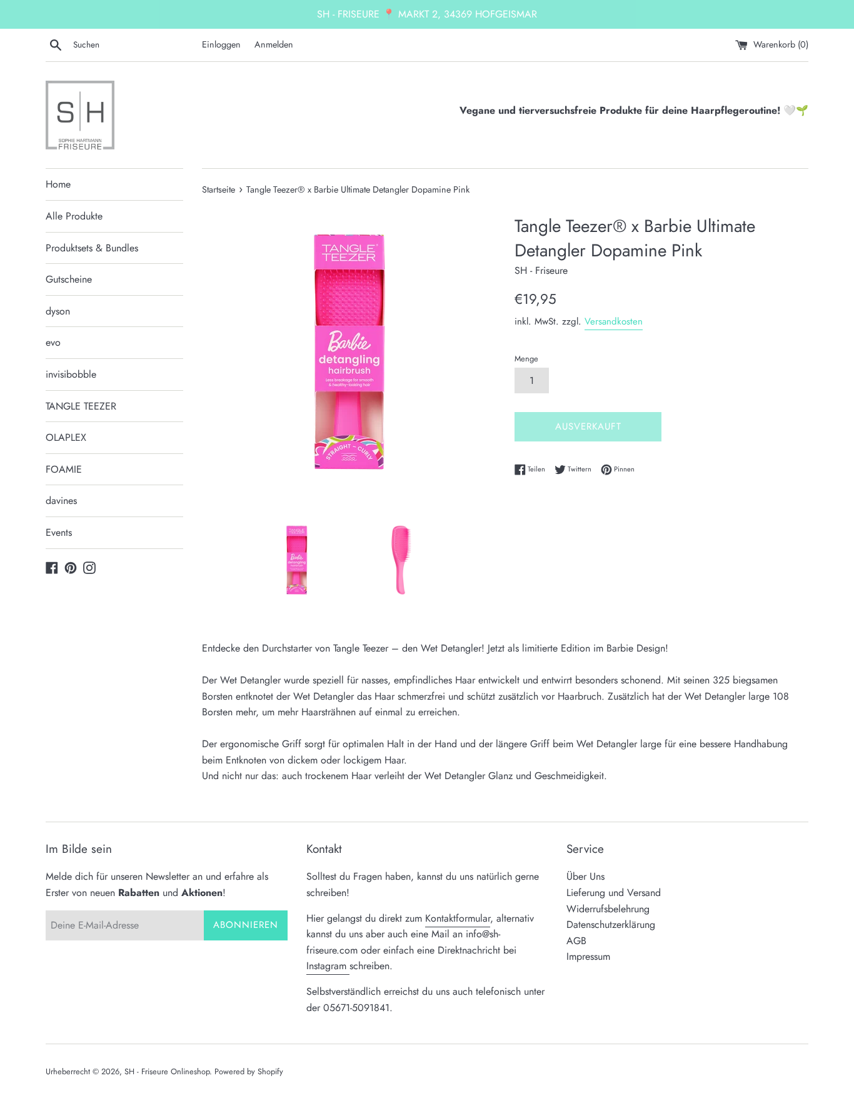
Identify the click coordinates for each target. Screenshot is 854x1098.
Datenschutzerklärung (610, 924)
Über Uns (585, 876)
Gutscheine (69, 279)
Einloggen (221, 44)
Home (58, 184)
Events (59, 532)
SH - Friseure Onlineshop (166, 1071)
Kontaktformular (457, 918)
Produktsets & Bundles (92, 248)
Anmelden (273, 44)
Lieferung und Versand (613, 892)
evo (53, 342)
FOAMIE (64, 469)
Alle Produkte (74, 216)
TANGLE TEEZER (81, 406)
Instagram (327, 966)
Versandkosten (614, 321)
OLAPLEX (66, 437)
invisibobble (71, 374)
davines (61, 500)
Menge (526, 359)
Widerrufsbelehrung (608, 909)
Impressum (588, 956)
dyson (58, 311)
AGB (576, 941)
